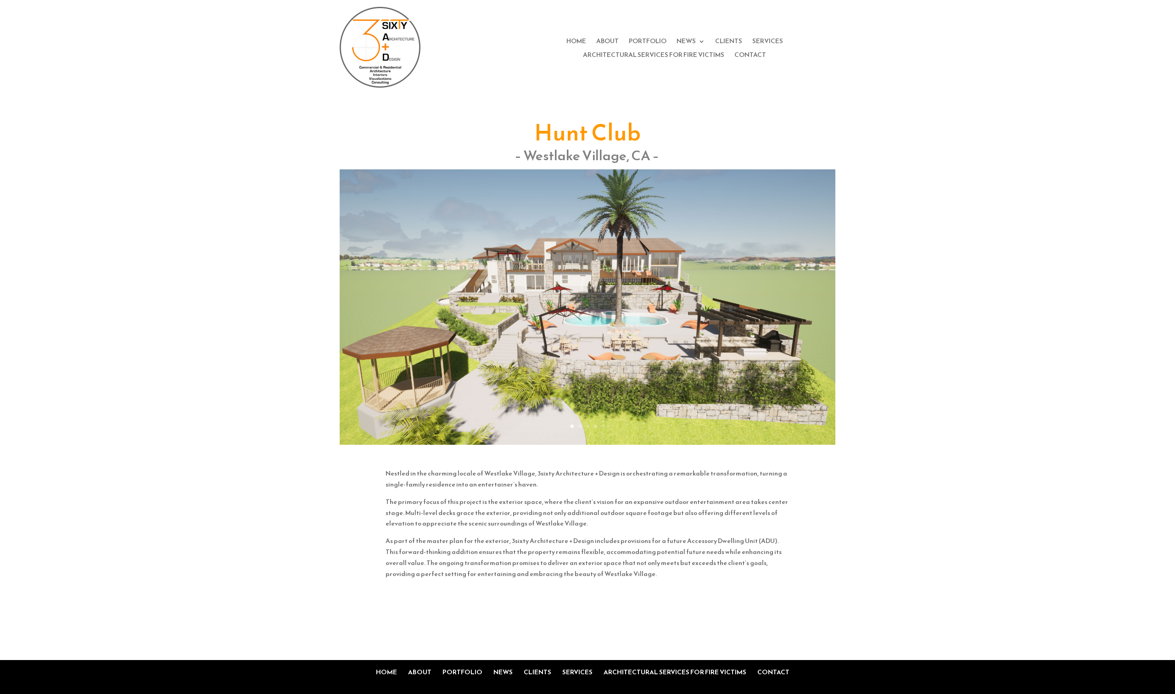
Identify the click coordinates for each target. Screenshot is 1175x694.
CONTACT (750, 56)
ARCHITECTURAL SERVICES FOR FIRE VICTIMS (653, 56)
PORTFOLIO (647, 42)
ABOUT (607, 42)
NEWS (686, 42)
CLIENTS (728, 42)
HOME (576, 42)
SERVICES (767, 42)
